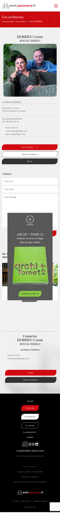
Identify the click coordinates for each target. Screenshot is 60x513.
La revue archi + (30, 432)
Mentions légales (40, 501)
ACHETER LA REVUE (30, 294)
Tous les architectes (29, 154)
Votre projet (30, 408)
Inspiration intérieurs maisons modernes (30, 482)
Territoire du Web (30, 507)
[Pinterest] (7, 140)
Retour (29, 161)
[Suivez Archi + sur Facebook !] (29, 444)
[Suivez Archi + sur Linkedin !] (25, 444)
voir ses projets (27, 147)
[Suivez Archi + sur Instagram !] (33, 444)
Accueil (30, 401)
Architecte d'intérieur (30, 477)
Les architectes (30, 417)
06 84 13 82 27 (12, 128)
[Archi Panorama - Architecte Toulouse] (30, 4)
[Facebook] (4, 140)
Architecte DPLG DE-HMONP (30, 472)
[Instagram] (12, 140)
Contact (31, 373)
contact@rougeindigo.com (16, 131)
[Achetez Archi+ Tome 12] (30, 265)
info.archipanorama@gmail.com (30, 456)
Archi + (28, 501)
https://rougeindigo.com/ (16, 134)
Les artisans (30, 425)
